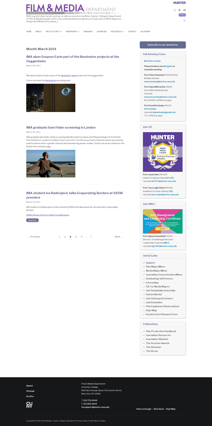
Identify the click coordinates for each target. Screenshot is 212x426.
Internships (150, 109)
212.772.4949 (90, 400)
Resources (116, 31)
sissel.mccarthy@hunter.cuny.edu (160, 97)
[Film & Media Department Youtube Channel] (184, 10)
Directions (159, 409)
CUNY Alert (93, 421)
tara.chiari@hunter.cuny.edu (165, 194)
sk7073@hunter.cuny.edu (163, 181)
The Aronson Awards (157, 343)
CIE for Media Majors (157, 286)
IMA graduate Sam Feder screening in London (61, 127)
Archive (30, 396)
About (39, 31)
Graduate (88, 31)
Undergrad (71, 31)
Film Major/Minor (155, 266)
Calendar (145, 31)
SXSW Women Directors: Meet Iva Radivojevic (47, 215)
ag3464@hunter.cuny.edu (164, 246)
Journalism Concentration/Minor (164, 274)
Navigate (167, 66)
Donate (182, 15)
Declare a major (153, 61)
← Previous (34, 237)
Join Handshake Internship (160, 290)
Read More (32, 220)
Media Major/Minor (156, 270)
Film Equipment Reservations (162, 306)
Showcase (102, 31)
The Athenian (153, 347)
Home (29, 31)
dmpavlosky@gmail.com (164, 112)
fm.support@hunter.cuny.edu (95, 407)
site (49, 146)
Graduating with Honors (159, 278)
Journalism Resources (158, 335)
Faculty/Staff (52, 31)
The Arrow (152, 351)
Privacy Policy (82, 421)
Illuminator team (68, 75)
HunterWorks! (154, 294)
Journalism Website (157, 339)
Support (150, 262)
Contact (132, 31)
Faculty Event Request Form (162, 314)
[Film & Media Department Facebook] (179, 10)
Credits (102, 421)
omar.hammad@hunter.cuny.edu (159, 81)
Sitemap (30, 391)
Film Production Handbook (161, 331)
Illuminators (50, 80)
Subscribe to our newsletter (162, 44)
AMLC (166, 243)
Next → (119, 237)
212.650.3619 (90, 404)
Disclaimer (71, 421)
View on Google (143, 409)
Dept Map (151, 310)
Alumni (29, 386)
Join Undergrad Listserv (159, 298)
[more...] (54, 21)
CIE (171, 178)
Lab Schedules (154, 302)
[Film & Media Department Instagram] (175, 10)
